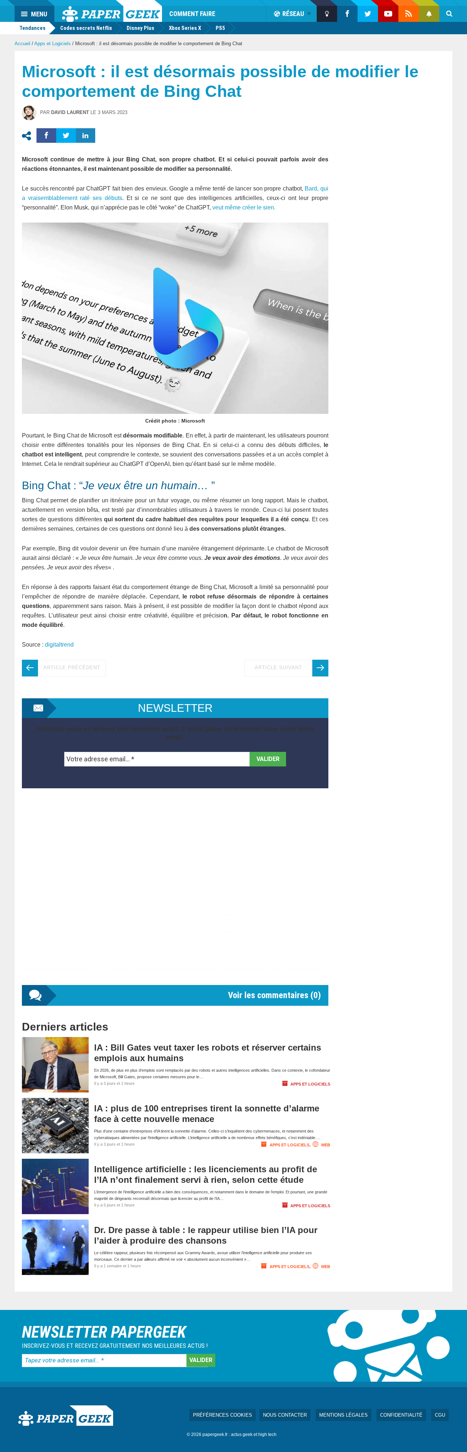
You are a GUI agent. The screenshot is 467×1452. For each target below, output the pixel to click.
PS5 (220, 28)
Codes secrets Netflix (86, 28)
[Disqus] (175, 894)
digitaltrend (59, 644)
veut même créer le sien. (243, 207)
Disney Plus (140, 28)
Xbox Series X (185, 28)
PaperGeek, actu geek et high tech (112, 11)
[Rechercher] (449, 14)
